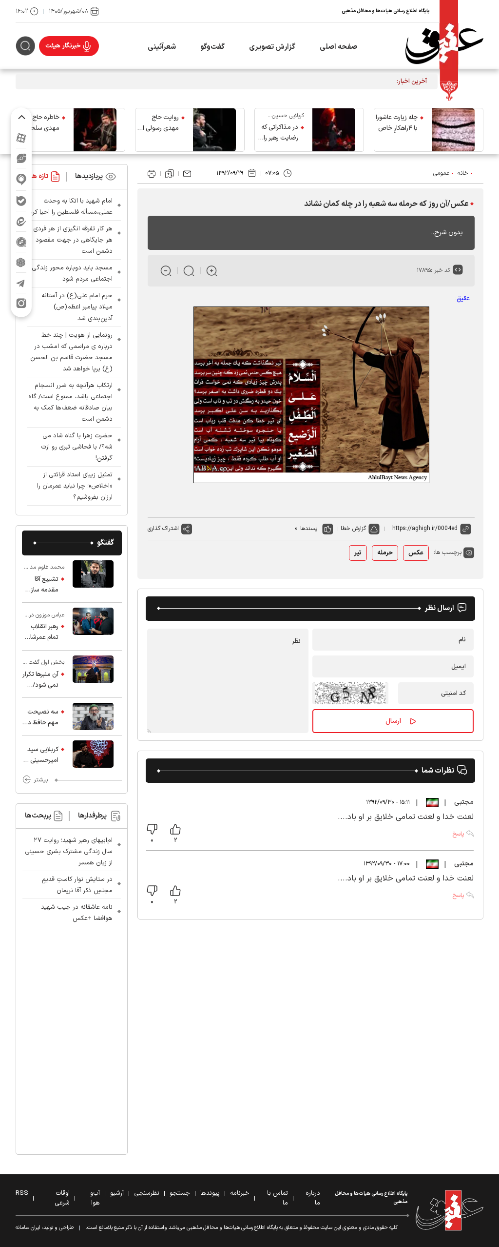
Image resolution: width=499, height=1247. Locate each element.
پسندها (308, 528)
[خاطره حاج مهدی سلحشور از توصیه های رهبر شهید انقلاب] (95, 129)
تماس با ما (277, 1198)
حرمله (385, 553)
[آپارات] (21, 138)
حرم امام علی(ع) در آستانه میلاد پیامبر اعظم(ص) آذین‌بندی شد (77, 307)
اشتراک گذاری (163, 528)
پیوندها (210, 1193)
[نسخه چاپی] (151, 174)
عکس (415, 553)
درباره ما (313, 1198)
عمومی (441, 173)
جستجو (180, 1193)
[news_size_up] (212, 271)
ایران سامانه (28, 1228)
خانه (463, 173)
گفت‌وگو (212, 47)
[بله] (21, 201)
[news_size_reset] (189, 271)
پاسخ (458, 834)
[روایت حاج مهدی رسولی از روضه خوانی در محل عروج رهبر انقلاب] (214, 129)
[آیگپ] (21, 179)
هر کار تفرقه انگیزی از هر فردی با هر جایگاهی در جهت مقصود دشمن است (70, 240)
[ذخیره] (169, 174)
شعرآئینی (162, 47)
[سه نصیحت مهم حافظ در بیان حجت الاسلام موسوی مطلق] (93, 716)
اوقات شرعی (62, 1198)
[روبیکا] (21, 262)
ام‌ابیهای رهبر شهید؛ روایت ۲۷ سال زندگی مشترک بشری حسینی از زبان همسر (69, 852)
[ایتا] (21, 221)
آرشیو (117, 1193)
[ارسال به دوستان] (187, 174)
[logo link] (444, 46)
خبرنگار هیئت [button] (63, 46)
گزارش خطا (353, 528)
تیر (358, 553)
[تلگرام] (21, 283)
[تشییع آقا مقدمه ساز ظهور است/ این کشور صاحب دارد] (93, 578)
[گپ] (21, 242)
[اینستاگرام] (21, 303)
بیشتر (41, 780)
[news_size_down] (166, 271)
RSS (22, 1193)
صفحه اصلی (338, 47)
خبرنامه (240, 1193)
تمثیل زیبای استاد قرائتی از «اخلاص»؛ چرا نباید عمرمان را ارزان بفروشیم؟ (75, 486)
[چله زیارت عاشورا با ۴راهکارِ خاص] (453, 129)
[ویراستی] (21, 158)
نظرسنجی (146, 1193)
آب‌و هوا (95, 1198)
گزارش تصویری (272, 47)
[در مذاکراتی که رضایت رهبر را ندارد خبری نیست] (333, 129)
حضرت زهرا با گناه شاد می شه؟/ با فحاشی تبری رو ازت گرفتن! (77, 447)
